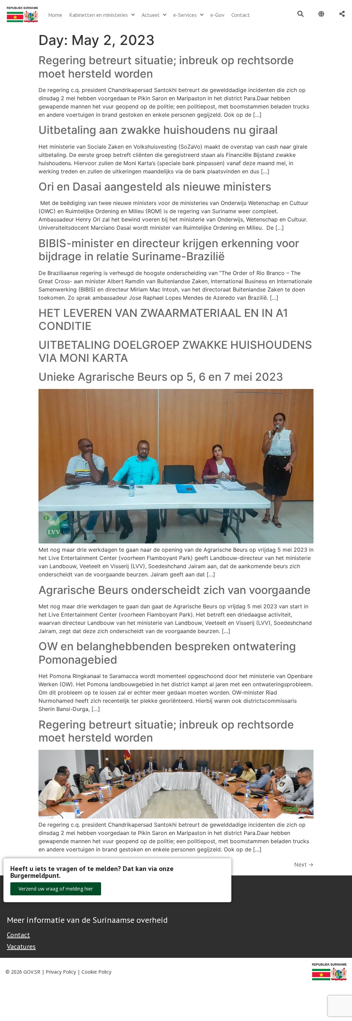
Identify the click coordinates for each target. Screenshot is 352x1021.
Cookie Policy (96, 971)
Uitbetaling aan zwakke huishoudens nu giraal (158, 130)
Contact (18, 934)
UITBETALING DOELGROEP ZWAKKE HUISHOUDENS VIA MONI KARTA (175, 351)
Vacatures (21, 946)
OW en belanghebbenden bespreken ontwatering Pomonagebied (167, 653)
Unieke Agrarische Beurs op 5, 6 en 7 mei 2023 (160, 376)
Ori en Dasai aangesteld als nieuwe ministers (154, 186)
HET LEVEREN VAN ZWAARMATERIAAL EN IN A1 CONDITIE (163, 319)
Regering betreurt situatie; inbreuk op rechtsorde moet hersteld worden (166, 67)
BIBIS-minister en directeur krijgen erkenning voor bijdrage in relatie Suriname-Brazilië (168, 250)
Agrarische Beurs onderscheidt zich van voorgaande (174, 590)
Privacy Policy (61, 971)
